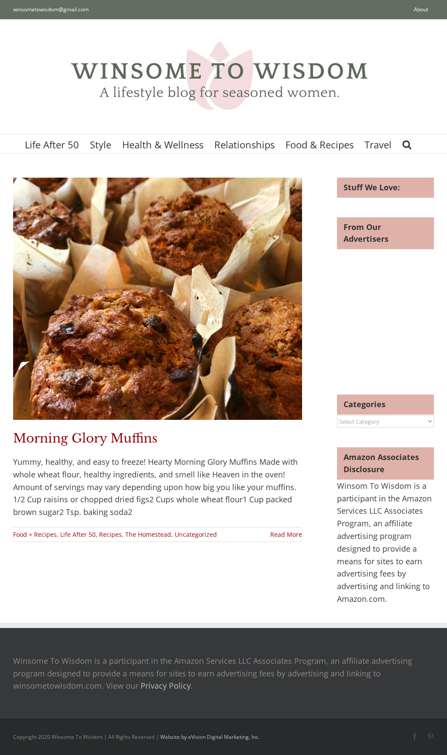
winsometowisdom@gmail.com (51, 9)
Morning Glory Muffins (85, 438)
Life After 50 (78, 534)
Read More (286, 534)
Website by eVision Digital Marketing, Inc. (210, 737)
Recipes (110, 534)
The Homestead (148, 534)
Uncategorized (196, 534)
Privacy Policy (166, 685)
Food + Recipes (35, 534)
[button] (406, 143)
